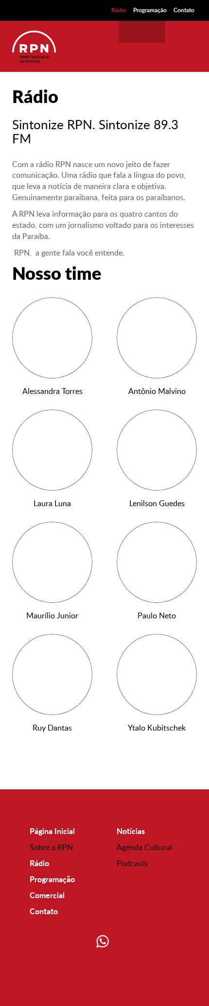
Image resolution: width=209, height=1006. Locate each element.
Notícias (131, 830)
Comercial (47, 895)
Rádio (118, 10)
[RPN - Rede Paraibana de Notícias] (34, 46)
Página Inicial (52, 830)
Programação (150, 10)
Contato (184, 10)
